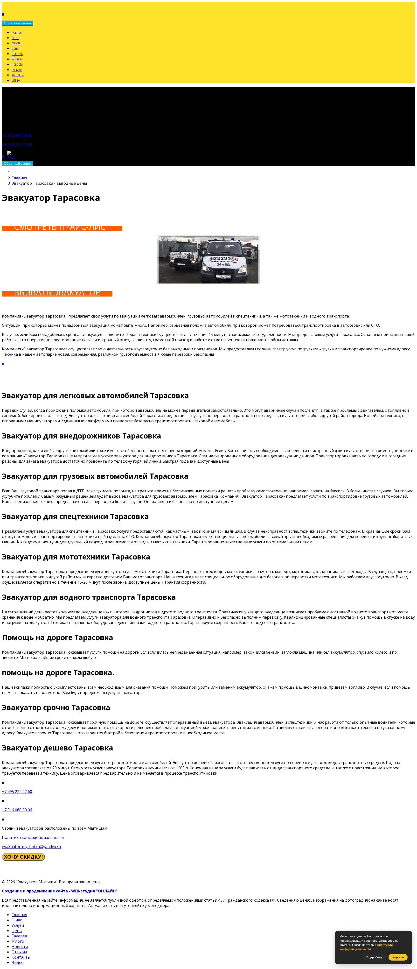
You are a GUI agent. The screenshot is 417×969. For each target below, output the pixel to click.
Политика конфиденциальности (33, 837)
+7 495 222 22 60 (17, 791)
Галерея (17, 53)
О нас (15, 37)
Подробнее (374, 957)
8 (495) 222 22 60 (17, 144)
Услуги (16, 43)
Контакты (18, 75)
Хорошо (398, 957)
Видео (16, 80)
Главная (17, 32)
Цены (15, 48)
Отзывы (17, 69)
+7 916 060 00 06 (17, 135)
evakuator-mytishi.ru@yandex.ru (31, 846)
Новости (17, 64)
